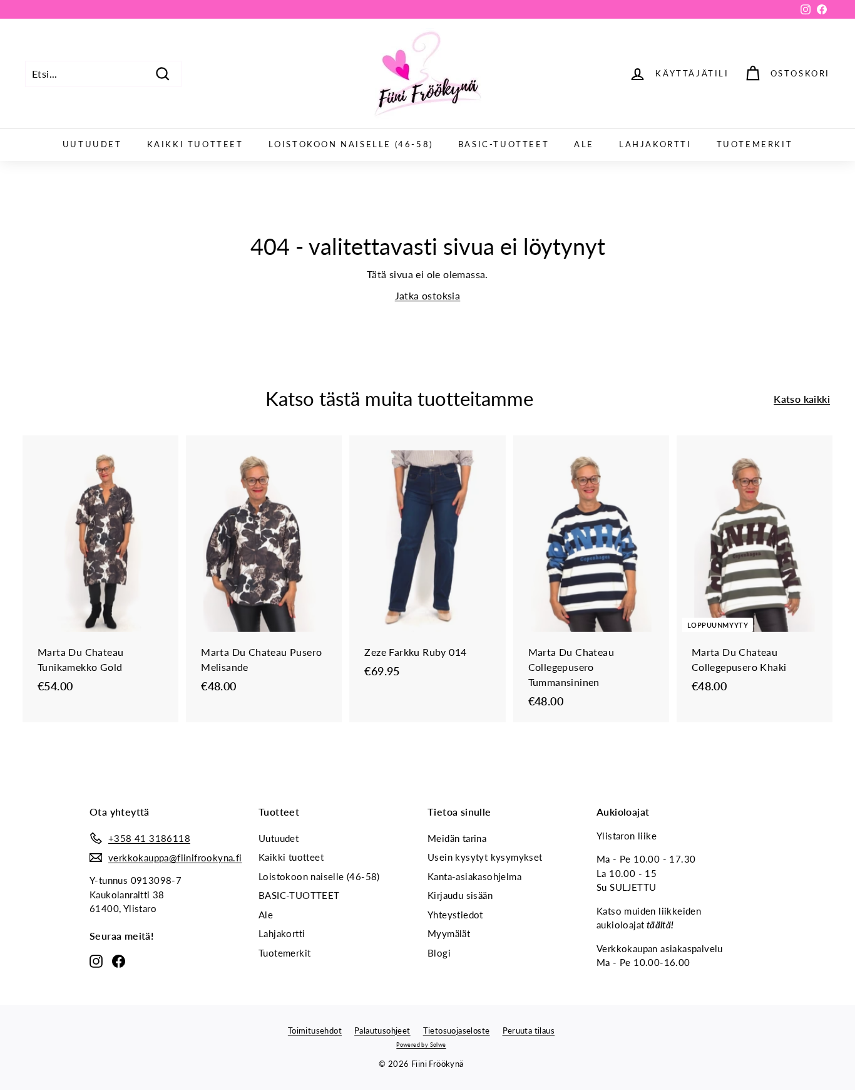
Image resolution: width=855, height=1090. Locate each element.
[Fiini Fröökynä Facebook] (118, 960)
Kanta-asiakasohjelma (474, 876)
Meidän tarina (456, 838)
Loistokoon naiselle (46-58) (351, 144)
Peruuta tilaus (529, 1030)
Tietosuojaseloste (456, 1030)
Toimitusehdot (315, 1030)
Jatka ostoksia (428, 295)
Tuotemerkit (755, 144)
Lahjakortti (655, 144)
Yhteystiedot (455, 914)
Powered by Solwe (421, 1044)
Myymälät (448, 933)
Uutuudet (92, 144)
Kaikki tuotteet (195, 144)
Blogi (439, 952)
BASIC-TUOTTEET (503, 144)
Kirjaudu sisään (460, 895)
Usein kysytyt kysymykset (485, 857)
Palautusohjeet (382, 1030)
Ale (584, 144)
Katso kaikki (802, 399)
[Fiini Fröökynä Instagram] (96, 960)
